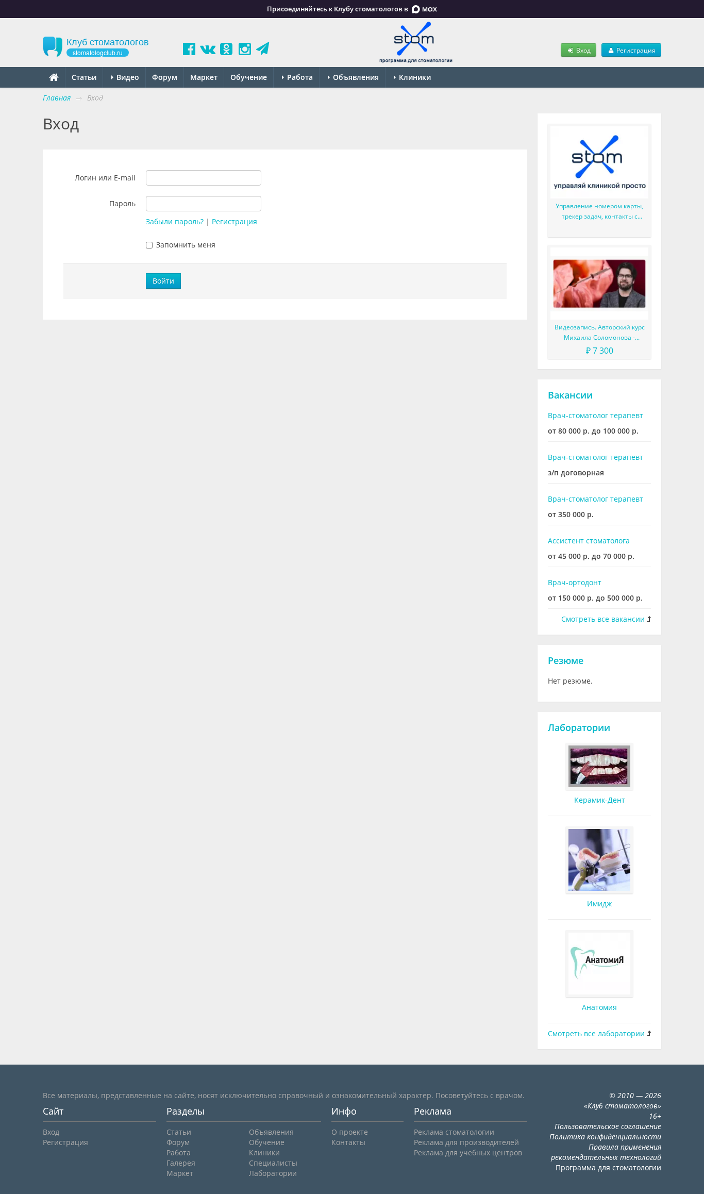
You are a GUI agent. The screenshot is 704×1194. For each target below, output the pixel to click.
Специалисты (273, 1163)
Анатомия (599, 1007)
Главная (57, 98)
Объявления (355, 77)
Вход (583, 50)
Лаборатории (579, 727)
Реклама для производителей (466, 1142)
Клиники (414, 77)
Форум (164, 77)
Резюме (565, 660)
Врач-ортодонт (574, 582)
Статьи (84, 77)
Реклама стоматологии (454, 1132)
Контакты (348, 1142)
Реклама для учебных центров (468, 1152)
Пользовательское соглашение (608, 1126)
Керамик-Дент (599, 800)
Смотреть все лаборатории (596, 1033)
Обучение (248, 77)
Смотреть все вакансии (603, 619)
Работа (299, 77)
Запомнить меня (185, 245)
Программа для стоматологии (608, 1167)
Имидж (599, 903)
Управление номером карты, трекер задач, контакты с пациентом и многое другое (599, 212)
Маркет (203, 77)
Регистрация (635, 50)
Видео (126, 77)
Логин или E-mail (105, 178)
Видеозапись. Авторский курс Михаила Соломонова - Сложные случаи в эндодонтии (599, 333)
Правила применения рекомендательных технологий (606, 1152)
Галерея (180, 1163)
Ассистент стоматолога (589, 540)
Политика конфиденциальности (605, 1136)
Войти (163, 281)
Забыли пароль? (175, 221)
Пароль (122, 203)
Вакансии (570, 395)
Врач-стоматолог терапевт (595, 415)
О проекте (349, 1132)
